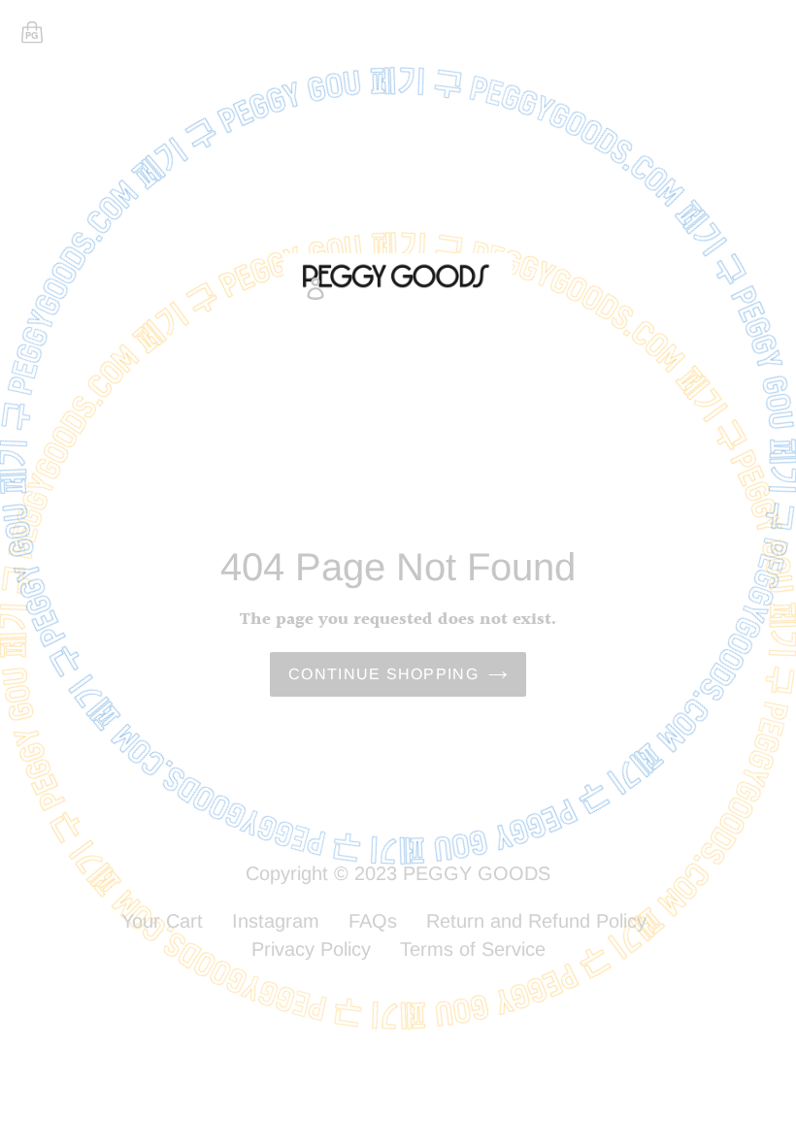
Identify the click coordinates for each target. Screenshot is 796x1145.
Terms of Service (473, 949)
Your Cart (162, 921)
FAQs (372, 921)
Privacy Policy (311, 949)
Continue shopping (383, 674)
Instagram (275, 921)
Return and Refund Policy (536, 921)
